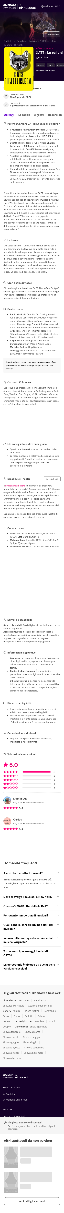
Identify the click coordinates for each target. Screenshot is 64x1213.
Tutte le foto (53, 34)
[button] (32, 1201)
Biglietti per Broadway (15, 41)
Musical (33, 41)
